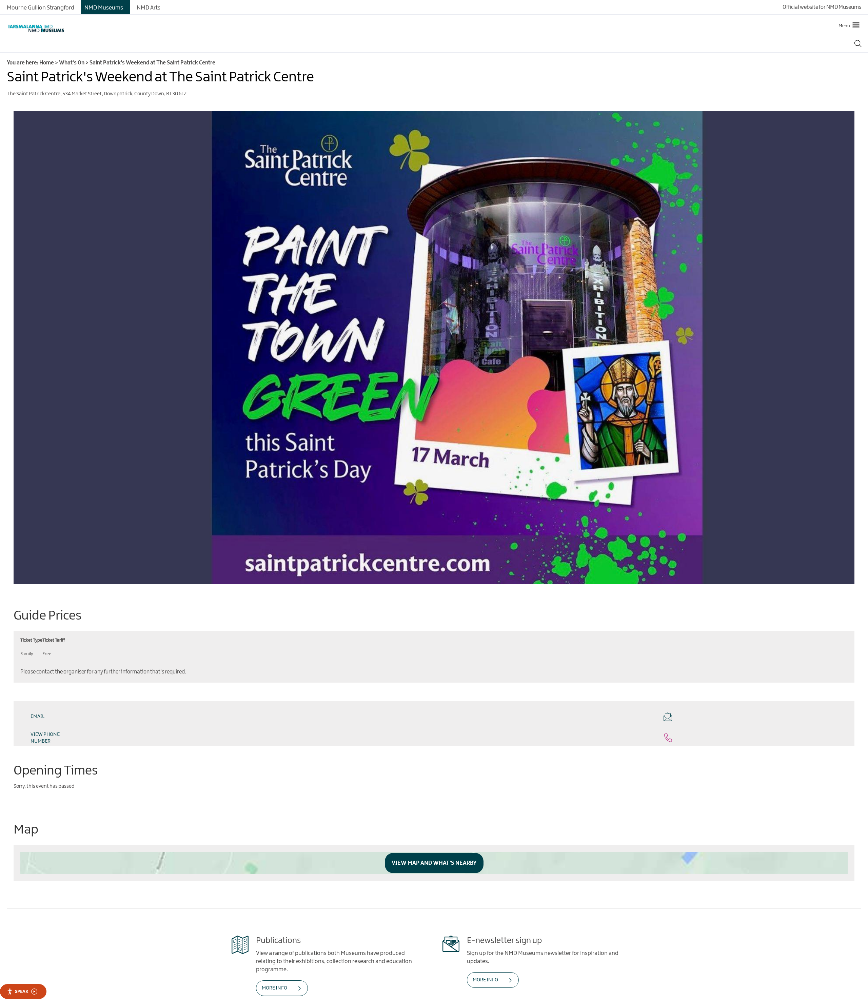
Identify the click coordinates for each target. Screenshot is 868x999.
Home (46, 63)
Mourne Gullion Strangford (40, 8)
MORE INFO (274, 971)
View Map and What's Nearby (434, 846)
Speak (21, 991)
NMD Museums (103, 8)
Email (37, 716)
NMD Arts (148, 8)
